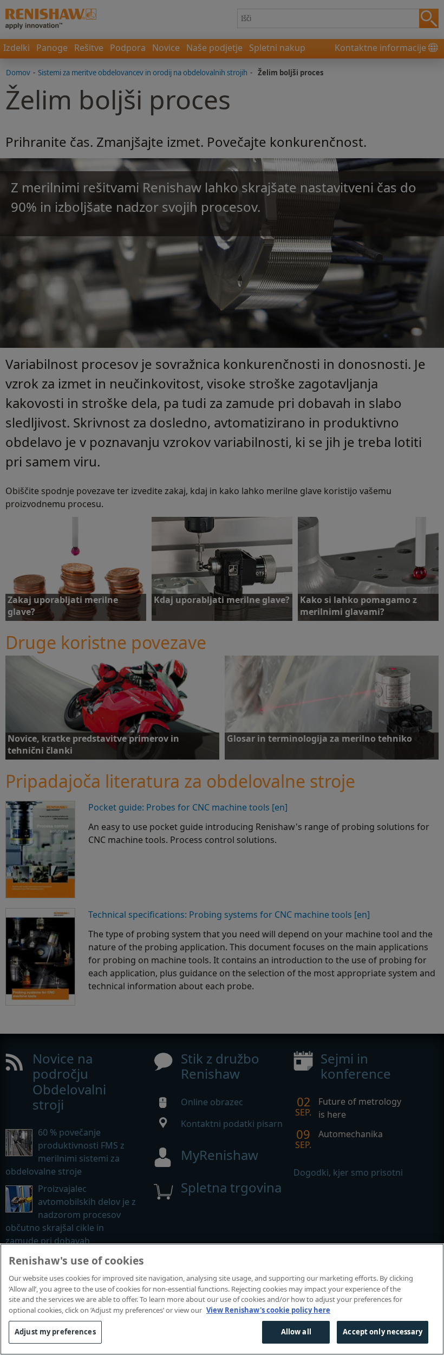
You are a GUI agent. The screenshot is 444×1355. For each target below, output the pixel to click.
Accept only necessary (382, 1332)
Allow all (296, 1332)
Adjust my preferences (55, 1332)
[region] (222, 1299)
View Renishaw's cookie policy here (268, 1310)
